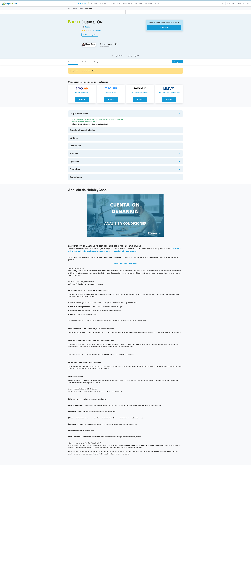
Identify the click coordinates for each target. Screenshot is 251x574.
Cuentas (93, 3)
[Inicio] (10, 3)
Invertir (148, 3)
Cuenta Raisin (111, 93)
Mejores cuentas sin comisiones (125, 263)
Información (72, 62)
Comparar (164, 27)
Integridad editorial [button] (119, 56)
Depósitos (103, 3)
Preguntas (98, 62)
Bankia (81, 8)
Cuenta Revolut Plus (140, 93)
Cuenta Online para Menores (169, 93)
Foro (228, 3)
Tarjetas (137, 3)
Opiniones (85, 62)
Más (156, 3)
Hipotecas (115, 3)
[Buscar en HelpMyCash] (223, 3)
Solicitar (82, 99)
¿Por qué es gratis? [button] (133, 56)
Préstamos (126, 3)
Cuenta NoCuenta (82, 93)
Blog (233, 3)
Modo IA (84, 3)
